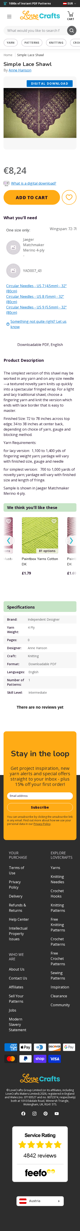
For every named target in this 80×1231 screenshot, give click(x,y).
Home (8, 55)
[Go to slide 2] (43, 155)
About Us (16, 969)
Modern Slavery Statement (17, 1024)
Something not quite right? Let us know (38, 324)
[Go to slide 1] (37, 155)
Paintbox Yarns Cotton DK (40, 561)
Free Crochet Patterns (58, 958)
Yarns (55, 867)
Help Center (19, 919)
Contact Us (18, 978)
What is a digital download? (33, 183)
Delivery (15, 896)
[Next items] (71, 541)
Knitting (56, 43)
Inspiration (60, 987)
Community (60, 1004)
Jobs (12, 1010)
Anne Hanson (20, 70)
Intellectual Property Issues (18, 933)
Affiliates (16, 987)
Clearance (59, 996)
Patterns (31, 43)
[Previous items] (9, 541)
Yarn (11, 43)
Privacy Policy (42, 824)
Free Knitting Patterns (58, 924)
